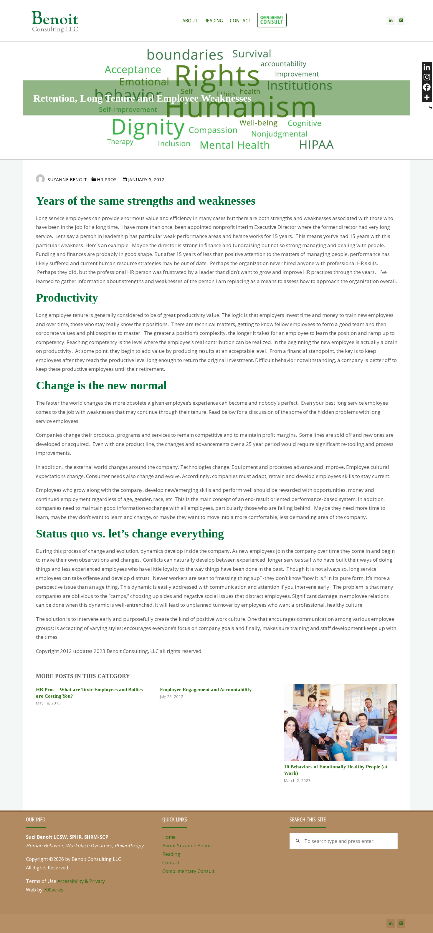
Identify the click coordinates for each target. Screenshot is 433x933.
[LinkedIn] (390, 20)
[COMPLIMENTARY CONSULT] (272, 20)
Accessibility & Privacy (81, 881)
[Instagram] (401, 20)
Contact (170, 862)
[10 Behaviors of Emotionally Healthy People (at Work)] (340, 722)
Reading (171, 854)
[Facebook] (427, 87)
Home (169, 837)
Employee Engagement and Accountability (206, 689)
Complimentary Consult (188, 871)
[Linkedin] (427, 67)
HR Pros (107, 179)
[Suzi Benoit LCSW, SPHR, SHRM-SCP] (55, 20)
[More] (427, 97)
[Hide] (430, 107)
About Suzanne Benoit (187, 845)
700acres (53, 889)
